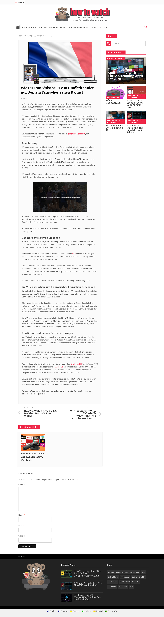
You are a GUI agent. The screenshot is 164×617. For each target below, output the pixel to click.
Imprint (21, 557)
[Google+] (141, 556)
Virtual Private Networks (52, 27)
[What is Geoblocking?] (115, 92)
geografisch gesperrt (76, 134)
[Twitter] (136, 556)
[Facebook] (131, 556)
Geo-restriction (122, 572)
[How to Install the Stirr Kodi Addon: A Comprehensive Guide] (66, 574)
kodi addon (124, 577)
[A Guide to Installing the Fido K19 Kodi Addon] (136, 117)
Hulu (93, 27)
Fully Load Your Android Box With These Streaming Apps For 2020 (125, 74)
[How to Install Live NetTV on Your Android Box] (136, 92)
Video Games (28, 98)
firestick (111, 572)
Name (21, 515)
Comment (23, 484)
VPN (74, 253)
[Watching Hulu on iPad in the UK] (115, 117)
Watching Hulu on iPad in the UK (114, 127)
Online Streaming (78, 27)
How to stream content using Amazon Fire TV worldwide (33, 456)
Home (18, 27)
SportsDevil (112, 587)
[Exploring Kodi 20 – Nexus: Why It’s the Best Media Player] (66, 598)
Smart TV (135, 582)
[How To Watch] (82, 14)
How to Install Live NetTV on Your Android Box (135, 104)
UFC (120, 587)
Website (21, 536)
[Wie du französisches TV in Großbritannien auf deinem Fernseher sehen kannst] (60, 83)
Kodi (143, 572)
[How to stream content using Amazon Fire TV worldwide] (33, 442)
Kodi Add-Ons (113, 577)
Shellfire (142, 577)
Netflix (103, 27)
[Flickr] (146, 556)
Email (21, 525)
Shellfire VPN (76, 364)
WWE (132, 587)
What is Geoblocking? (114, 101)
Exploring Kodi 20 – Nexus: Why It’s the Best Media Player (88, 597)
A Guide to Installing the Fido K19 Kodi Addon (135, 129)
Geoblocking (29, 27)
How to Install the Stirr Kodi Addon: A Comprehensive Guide (87, 573)
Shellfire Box (59, 367)
